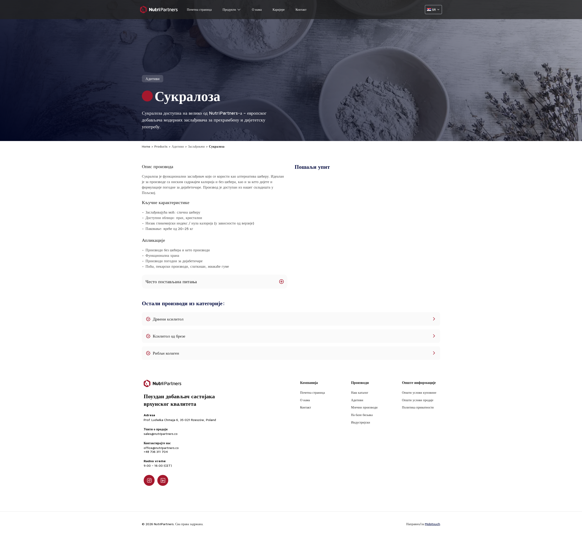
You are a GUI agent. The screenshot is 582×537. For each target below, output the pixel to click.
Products (161, 146)
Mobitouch (432, 524)
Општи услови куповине (419, 392)
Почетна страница (199, 9)
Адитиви (178, 146)
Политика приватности (418, 407)
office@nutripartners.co (161, 448)
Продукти (229, 9)
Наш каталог (359, 392)
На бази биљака (362, 415)
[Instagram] (149, 480)
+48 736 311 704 (156, 452)
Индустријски (360, 422)
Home (146, 146)
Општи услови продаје (417, 400)
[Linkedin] (162, 480)
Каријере (279, 9)
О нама (257, 9)
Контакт (301, 9)
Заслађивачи (196, 146)
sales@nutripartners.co (161, 434)
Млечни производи (364, 407)
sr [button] (434, 9)
